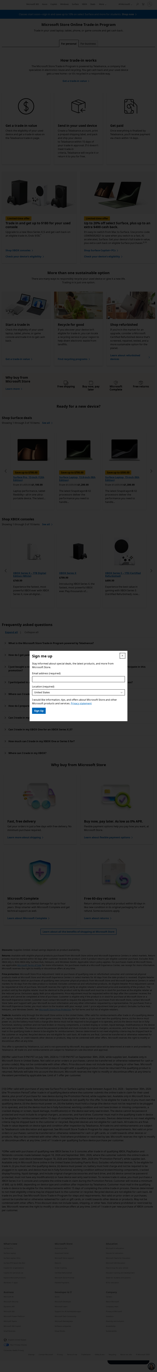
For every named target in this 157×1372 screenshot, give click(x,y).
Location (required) (43, 686)
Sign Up (39, 710)
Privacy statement (81, 703)
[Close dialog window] (122, 655)
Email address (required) (46, 673)
